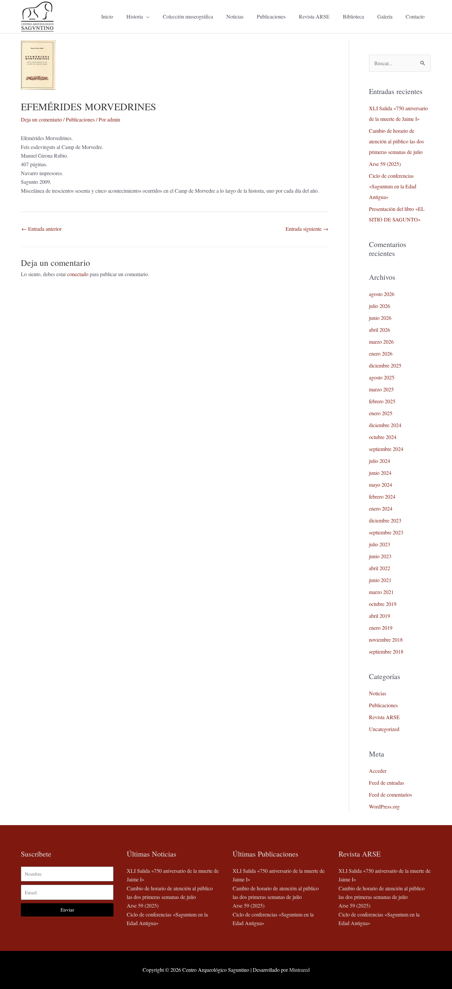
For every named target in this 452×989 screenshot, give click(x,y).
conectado (77, 274)
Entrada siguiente (307, 228)
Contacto (415, 16)
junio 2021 (380, 579)
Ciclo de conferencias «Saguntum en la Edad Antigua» (392, 186)
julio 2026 (379, 305)
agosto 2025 (381, 377)
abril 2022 (379, 568)
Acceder (377, 770)
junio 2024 (380, 472)
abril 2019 (379, 615)
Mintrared (299, 969)
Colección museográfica (188, 16)
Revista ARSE (314, 16)
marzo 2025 (381, 389)
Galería (384, 16)
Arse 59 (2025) (385, 163)
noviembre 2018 (386, 639)
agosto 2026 (381, 293)
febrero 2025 (382, 401)
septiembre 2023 (386, 532)
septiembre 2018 (386, 651)
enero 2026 (380, 353)
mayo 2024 (380, 484)
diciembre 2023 (385, 520)
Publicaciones (271, 16)
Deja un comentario (41, 119)
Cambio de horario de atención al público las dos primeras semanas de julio (396, 141)
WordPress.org (384, 806)
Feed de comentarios (390, 794)
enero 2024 (380, 508)
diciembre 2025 (385, 365)
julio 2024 (379, 460)
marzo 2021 (381, 591)
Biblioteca (353, 16)
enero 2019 (380, 627)
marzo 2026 (381, 341)
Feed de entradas (386, 782)
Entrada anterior (42, 228)
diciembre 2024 (385, 424)
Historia (134, 16)
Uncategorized (384, 728)
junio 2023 (380, 556)
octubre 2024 (382, 436)
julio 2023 (379, 544)
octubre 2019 (382, 603)
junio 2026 (380, 317)
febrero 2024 (382, 496)
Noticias (235, 16)
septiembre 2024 (386, 448)
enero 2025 (380, 413)
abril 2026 (379, 329)
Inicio (107, 16)
